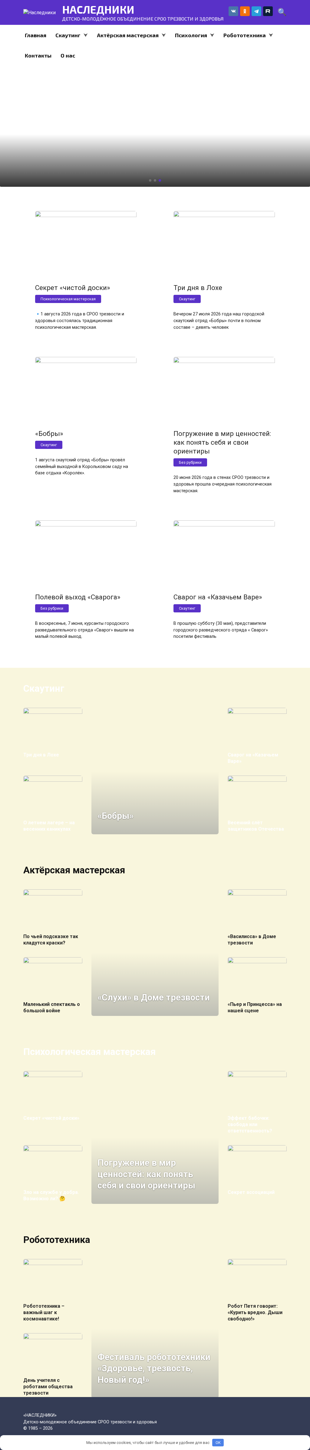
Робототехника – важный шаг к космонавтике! (43, 1312)
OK (218, 1442)
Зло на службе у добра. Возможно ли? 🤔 (51, 1195)
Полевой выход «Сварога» (77, 597)
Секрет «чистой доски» (72, 288)
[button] (150, 180)
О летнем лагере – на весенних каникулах (49, 826)
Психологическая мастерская (68, 299)
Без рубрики (190, 462)
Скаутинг (68, 35)
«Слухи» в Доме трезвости (153, 997)
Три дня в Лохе (197, 288)
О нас (68, 55)
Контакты (38, 55)
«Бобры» (49, 433)
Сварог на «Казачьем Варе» (217, 597)
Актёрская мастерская (128, 35)
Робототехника (244, 35)
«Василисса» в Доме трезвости (252, 940)
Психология (191, 35)
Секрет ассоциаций (251, 1192)
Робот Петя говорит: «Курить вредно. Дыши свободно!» (255, 1312)
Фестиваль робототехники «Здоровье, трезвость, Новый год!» (153, 1368)
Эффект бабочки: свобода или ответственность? (250, 1124)
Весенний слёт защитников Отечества (256, 826)
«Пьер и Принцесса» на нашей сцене (255, 1007)
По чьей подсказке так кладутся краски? (50, 940)
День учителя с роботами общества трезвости (48, 1386)
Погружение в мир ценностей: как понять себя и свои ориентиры (222, 442)
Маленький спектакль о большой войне (51, 1007)
